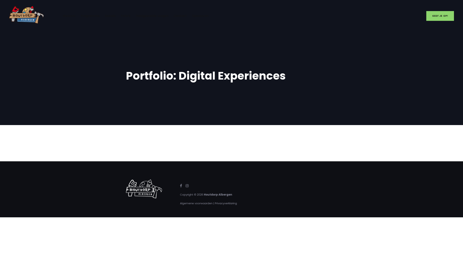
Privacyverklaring (226, 203)
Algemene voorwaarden (196, 203)
